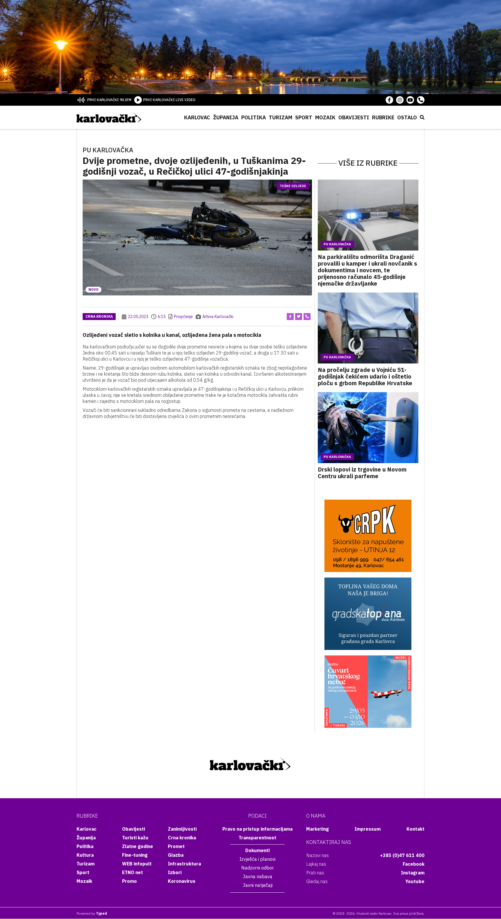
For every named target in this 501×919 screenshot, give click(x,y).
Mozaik (325, 117)
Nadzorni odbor (257, 868)
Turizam (280, 117)
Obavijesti (353, 117)
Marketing (317, 829)
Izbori (174, 872)
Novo (93, 289)
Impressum (368, 829)
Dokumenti (257, 850)
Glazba (176, 855)
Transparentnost (257, 838)
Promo (129, 881)
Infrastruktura (184, 864)
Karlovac (197, 117)
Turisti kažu (135, 838)
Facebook (413, 864)
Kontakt (415, 829)
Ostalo (407, 117)
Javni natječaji (258, 885)
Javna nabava (257, 876)
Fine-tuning (135, 855)
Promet (176, 846)
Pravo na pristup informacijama (257, 829)
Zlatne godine (137, 846)
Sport (303, 117)
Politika (253, 117)
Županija (225, 117)
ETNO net (132, 872)
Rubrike (383, 117)
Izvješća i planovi (257, 859)
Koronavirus (181, 881)
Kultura (85, 855)
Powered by (92, 913)
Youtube (414, 881)
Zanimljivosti (182, 829)
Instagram (412, 873)
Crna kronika (99, 316)
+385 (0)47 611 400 (402, 855)
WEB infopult (137, 864)
